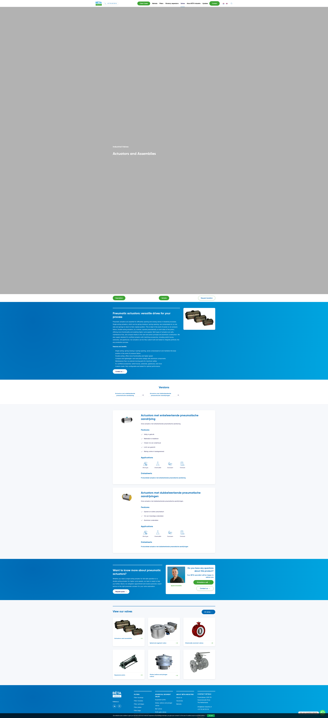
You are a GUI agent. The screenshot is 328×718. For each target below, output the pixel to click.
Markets (178, 704)
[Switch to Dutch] (223, 3)
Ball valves (158, 709)
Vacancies (179, 701)
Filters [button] (161, 3)
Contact (214, 3)
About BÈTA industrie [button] (193, 3)
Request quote (120, 591)
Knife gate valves (160, 712)
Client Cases (144, 3)
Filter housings (138, 697)
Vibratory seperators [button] (172, 3)
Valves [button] (183, 3)
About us (179, 697)
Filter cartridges (139, 704)
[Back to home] (99, 3)
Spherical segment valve (163, 695)
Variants (164, 298)
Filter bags (137, 710)
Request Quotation (207, 298)
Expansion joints (160, 699)
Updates (205, 3)
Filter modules (138, 701)
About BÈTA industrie (185, 694)
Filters (136, 694)
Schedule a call (202, 582)
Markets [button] (154, 3)
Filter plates (137, 707)
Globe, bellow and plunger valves (163, 704)
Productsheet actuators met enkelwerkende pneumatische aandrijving (163, 478)
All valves (207, 612)
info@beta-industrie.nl (204, 707)
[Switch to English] (226, 3)
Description (119, 298)
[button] (231, 3)
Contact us (118, 371)
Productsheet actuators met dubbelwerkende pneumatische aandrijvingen (164, 546)
